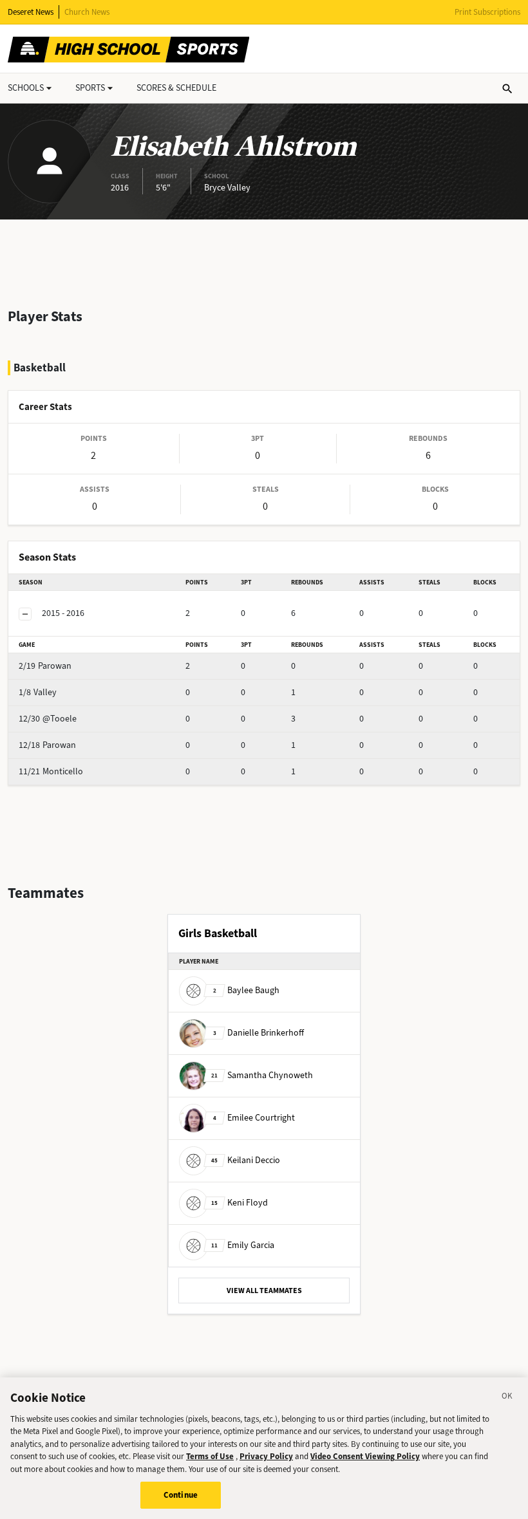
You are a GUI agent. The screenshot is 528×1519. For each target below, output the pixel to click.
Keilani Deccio (245, 1159)
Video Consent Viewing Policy (365, 1456)
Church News (86, 11)
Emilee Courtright (254, 1117)
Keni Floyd (239, 1202)
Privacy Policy (266, 1456)
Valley (38, 692)
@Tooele (48, 719)
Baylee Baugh (246, 989)
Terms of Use (210, 1456)
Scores (176, 88)
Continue (181, 1494)
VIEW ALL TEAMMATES (264, 1290)
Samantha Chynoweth (262, 1074)
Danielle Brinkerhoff (258, 1032)
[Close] (507, 1398)
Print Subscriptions (487, 11)
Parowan (45, 666)
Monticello (51, 771)
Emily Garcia (242, 1244)
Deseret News (30, 11)
